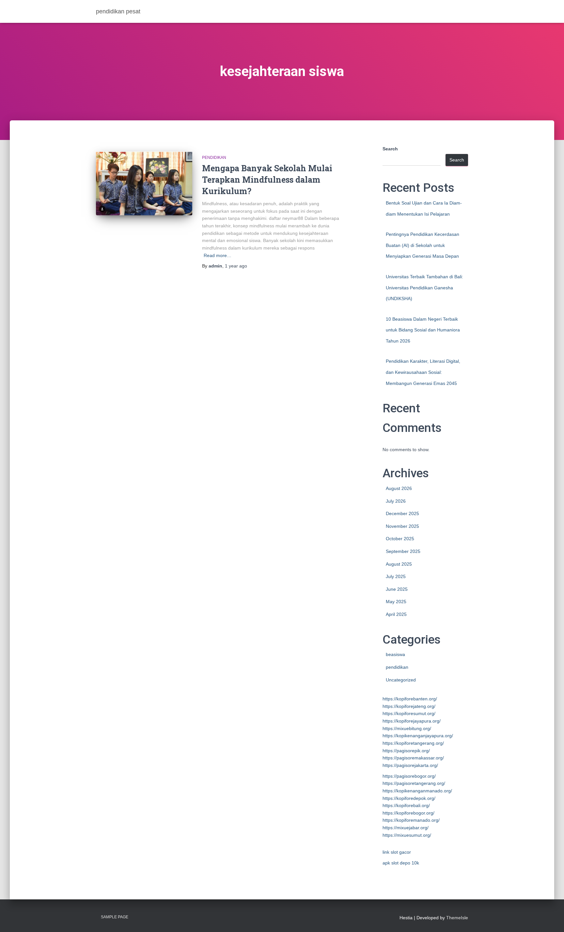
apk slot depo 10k (401, 862)
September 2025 (403, 551)
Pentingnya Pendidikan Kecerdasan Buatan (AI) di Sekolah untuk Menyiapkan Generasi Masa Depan (422, 245)
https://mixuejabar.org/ (406, 827)
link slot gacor (397, 852)
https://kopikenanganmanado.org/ (417, 790)
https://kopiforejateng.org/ (409, 706)
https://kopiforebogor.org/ (408, 813)
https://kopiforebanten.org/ (410, 698)
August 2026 (399, 488)
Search (390, 148)
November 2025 (402, 526)
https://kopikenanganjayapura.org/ (418, 735)
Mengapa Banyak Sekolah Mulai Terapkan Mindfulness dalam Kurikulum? (267, 179)
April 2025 (396, 614)
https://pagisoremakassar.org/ (413, 757)
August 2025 (399, 564)
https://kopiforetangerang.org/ (413, 743)
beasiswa (395, 654)
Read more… (217, 255)
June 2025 (397, 589)
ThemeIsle (457, 917)
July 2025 (396, 576)
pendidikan (214, 157)
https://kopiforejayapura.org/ (412, 721)
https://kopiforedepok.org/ (409, 798)
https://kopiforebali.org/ (406, 805)
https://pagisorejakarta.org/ (410, 765)
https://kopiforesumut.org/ (409, 713)
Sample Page (114, 917)
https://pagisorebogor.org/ (409, 776)
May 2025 (396, 601)
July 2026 (396, 501)
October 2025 (400, 538)
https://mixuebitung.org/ (407, 728)
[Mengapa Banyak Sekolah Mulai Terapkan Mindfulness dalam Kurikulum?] (144, 183)
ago (236, 265)
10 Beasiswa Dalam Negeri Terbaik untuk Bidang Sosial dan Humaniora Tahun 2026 (423, 330)
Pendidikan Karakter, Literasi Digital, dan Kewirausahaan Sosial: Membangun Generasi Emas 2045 (423, 372)
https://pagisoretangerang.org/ (414, 783)
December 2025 (402, 513)
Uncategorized (401, 679)
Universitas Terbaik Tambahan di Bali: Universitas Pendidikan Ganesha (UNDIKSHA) (424, 287)
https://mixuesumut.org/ (407, 835)
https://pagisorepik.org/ (406, 750)
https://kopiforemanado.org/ (411, 820)
